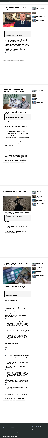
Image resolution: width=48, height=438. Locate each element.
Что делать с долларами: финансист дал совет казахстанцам (40, 16)
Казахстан (8, 60)
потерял (12, 397)
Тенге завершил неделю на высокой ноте (11, 295)
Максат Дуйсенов (22, 60)
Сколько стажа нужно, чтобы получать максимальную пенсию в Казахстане (40, 8)
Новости (18, 426)
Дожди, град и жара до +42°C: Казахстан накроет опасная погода (15, 34)
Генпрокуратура (13, 60)
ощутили (16, 230)
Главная (4, 261)
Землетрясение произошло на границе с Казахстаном (39, 12)
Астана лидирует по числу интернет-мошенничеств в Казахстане (14, 117)
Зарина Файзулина (7, 194)
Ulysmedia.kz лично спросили (15, 44)
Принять (43, 436)
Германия (5, 60)
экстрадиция (17, 60)
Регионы (18, 431)
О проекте (26, 426)
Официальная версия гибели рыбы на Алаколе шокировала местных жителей (40, 20)
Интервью (18, 432)
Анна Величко (6, 266)
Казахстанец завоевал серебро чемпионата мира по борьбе (14, 35)
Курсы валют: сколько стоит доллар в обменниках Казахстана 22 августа (16, 292)
